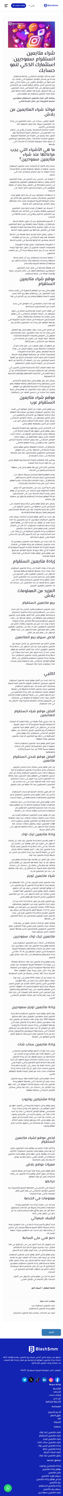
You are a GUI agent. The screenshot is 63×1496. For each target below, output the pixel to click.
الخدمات (57, 1392)
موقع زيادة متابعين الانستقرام (42, 1308)
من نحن (57, 1398)
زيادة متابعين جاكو (52, 1449)
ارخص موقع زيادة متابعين (48, 1479)
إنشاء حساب (55, 1395)
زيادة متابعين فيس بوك (49, 1446)
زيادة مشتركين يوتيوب (50, 1466)
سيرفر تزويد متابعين (51, 1476)
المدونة (57, 1422)
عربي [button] (32, 5)
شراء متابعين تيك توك (50, 1432)
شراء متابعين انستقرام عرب (43, 1305)
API (59, 1419)
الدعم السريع (54, 1412)
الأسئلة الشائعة (53, 1402)
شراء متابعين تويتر (52, 1439)
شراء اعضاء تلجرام (52, 1452)
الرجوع (51, 1332)
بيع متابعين (55, 1483)
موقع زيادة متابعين (51, 1469)
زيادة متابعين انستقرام (50, 1486)
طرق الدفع (55, 1415)
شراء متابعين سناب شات (49, 1442)
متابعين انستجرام (20, 1313)
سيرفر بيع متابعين (52, 1489)
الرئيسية (57, 1389)
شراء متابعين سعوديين (49, 1493)
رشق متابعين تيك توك (50, 1456)
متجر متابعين (54, 1473)
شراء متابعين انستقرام (50, 1436)
